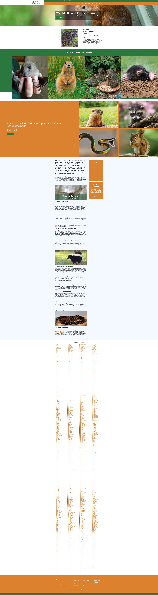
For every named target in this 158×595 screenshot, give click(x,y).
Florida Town (70, 344)
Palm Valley (82, 493)
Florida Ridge (58, 572)
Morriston (81, 407)
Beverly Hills (57, 401)
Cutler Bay (57, 500)
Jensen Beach (70, 485)
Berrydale (57, 399)
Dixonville (57, 523)
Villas (93, 488)
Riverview (93, 345)
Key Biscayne (70, 500)
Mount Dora (82, 409)
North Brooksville (82, 433)
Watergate (93, 502)
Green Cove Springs (71, 396)
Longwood (69, 570)
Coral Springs (58, 485)
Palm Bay (81, 481)
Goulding (69, 391)
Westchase (94, 528)
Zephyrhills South (94, 361)
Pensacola (81, 513)
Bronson (57, 426)
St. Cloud (93, 418)
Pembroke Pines (82, 511)
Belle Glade (57, 391)
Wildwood (93, 542)
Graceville (69, 393)
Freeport (69, 360)
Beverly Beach (58, 400)
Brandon (57, 421)
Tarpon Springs (94, 446)
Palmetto (81, 494)
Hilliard (69, 435)
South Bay (93, 391)
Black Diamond (58, 406)
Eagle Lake (57, 533)
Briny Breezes (58, 423)
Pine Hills (81, 518)
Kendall (69, 496)
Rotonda (93, 352)
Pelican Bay (82, 509)
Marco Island (82, 361)
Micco (81, 389)
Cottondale (57, 488)
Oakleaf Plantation (83, 451)
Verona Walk (94, 484)
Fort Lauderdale (70, 347)
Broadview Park (58, 425)
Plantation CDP (82, 533)
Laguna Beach (70, 510)
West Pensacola (94, 524)
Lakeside (69, 539)
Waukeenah (94, 505)
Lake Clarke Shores (71, 517)
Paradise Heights (82, 501)
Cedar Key (57, 451)
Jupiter (69, 489)
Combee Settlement (59, 480)
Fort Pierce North (70, 353)
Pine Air (81, 516)
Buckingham (57, 434)
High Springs (70, 429)
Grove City (69, 404)
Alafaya (57, 345)
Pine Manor (81, 522)
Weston (93, 532)
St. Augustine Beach (95, 415)
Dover (56, 527)
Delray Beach (58, 518)
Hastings (69, 419)
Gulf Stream (69, 408)
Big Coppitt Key (58, 402)
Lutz (80, 345)
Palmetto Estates (82, 496)
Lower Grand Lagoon (71, 572)
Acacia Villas (70, 492)
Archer (57, 359)
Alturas (57, 351)
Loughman (69, 571)
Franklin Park (70, 359)
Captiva (57, 445)
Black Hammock (58, 407)
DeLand (57, 516)
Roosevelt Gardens (95, 350)
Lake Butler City (70, 515)
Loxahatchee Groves (83, 344)
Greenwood (69, 401)
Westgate (93, 530)
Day (56, 509)
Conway (57, 482)
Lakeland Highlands (71, 538)
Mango (81, 357)
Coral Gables (58, 484)
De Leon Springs (58, 512)
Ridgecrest (81, 569)
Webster (93, 507)
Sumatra (93, 431)
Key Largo (69, 502)
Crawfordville (58, 491)
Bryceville (57, 432)
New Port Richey (82, 424)
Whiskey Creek (94, 537)
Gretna (69, 403)
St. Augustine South (95, 417)
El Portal (81, 536)
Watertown (93, 503)
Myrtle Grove (82, 415)
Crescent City (58, 493)
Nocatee (81, 430)
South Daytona (94, 395)
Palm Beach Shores (83, 484)
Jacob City (81, 412)
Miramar (81, 399)
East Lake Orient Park (59, 536)
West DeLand (94, 517)
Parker (81, 502)
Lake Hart (69, 520)
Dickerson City (58, 522)
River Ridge (94, 344)
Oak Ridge (81, 448)
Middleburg (81, 390)
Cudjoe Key (57, 499)
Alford (56, 346)
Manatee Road (82, 356)
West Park (93, 523)
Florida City (57, 571)
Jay (68, 483)
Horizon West (70, 449)
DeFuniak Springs (58, 515)
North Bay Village (82, 432)
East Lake (57, 535)
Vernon (93, 481)
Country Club (58, 489)
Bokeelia (57, 411)
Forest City (69, 345)
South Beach (94, 392)
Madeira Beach (82, 348)
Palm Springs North (83, 492)
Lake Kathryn (70, 522)
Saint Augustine (94, 357)
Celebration (57, 452)
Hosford (69, 451)
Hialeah (69, 426)
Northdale (81, 446)
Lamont (69, 541)
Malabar (81, 351)
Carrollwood (57, 447)
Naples (81, 416)
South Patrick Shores (95, 402)
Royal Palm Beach (95, 353)
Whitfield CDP (94, 541)
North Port (81, 441)
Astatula (57, 362)
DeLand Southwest (58, 517)
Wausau (93, 495)
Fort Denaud (70, 346)
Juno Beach (69, 487)
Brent (56, 422)
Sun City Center (94, 432)
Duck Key (57, 528)
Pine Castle (82, 517)
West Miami (94, 521)
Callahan (57, 440)
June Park (69, 486)
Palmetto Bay (82, 495)
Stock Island (94, 428)
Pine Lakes (81, 520)
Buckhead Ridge (58, 433)
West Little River (94, 519)
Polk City (81, 539)
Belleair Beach (58, 393)
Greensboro (69, 399)
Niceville (81, 428)
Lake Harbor (70, 519)
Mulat (81, 411)
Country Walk (58, 490)
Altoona (57, 350)
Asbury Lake (57, 361)
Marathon (81, 360)
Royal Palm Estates (95, 354)
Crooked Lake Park (83, 395)
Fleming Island (58, 569)
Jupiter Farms (70, 490)
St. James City (94, 420)
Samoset (93, 359)
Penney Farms (82, 512)
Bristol (57, 424)
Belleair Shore (58, 396)
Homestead (69, 445)
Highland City (70, 431)
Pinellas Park (82, 527)
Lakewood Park (70, 540)
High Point (69, 428)
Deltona (57, 519)
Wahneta (93, 496)
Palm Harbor (82, 487)
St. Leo (93, 421)
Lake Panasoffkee (70, 531)
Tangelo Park (94, 444)
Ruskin (93, 355)
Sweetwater (94, 438)
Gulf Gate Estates (70, 407)
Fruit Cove (69, 362)
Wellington (93, 514)
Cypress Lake (58, 502)
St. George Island (94, 419)
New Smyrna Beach (83, 426)
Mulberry (81, 413)
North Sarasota (82, 444)
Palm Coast (82, 486)
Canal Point (57, 443)
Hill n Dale (69, 433)
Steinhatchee (94, 427)
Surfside (93, 437)
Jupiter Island (70, 493)
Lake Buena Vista (70, 513)
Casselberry (57, 449)
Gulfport (69, 409)
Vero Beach (94, 482)
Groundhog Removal (86, 580)
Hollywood (69, 443)
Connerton (57, 481)
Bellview (57, 398)
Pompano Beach (82, 541)
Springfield (93, 412)
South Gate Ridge (95, 396)
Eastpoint (57, 540)
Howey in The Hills (70, 452)
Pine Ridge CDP (82, 524)
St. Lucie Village (94, 422)
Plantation (81, 532)
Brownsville (57, 431)
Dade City (57, 504)
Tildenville (93, 494)
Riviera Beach (94, 346)
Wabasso (93, 491)
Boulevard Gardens (58, 415)
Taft (92, 439)
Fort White (69, 356)
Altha (56, 349)
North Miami (82, 438)
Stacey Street (94, 349)
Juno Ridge (69, 488)
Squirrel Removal (85, 583)
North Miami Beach (83, 439)
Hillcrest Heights (70, 434)
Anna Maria (57, 354)
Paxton (81, 506)
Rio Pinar (81, 571)
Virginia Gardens (94, 490)
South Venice (94, 404)
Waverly (93, 506)
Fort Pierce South (70, 354)
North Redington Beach (83, 442)
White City (93, 538)
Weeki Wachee (94, 509)
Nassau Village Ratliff (83, 420)
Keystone (69, 504)
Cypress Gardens (58, 501)
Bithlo (56, 405)
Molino (81, 401)
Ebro (56, 542)
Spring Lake (94, 410)
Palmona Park (82, 497)
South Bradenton (94, 393)
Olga (81, 359)
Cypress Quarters (58, 503)
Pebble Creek (82, 508)
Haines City (69, 411)
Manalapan (81, 353)
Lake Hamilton (70, 518)
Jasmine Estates (70, 480)
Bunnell (57, 436)
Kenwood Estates (82, 355)
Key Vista (69, 503)
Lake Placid (69, 533)
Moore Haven (82, 406)
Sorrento (93, 389)
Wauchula (93, 504)
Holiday (69, 440)
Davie (56, 508)
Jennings (69, 484)
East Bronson (58, 534)
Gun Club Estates (70, 410)
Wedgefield (94, 508)
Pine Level (81, 521)
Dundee (57, 529)
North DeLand (82, 434)
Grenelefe (69, 402)
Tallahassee (94, 440)
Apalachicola (58, 355)
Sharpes (81, 392)
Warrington (93, 500)
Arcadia (57, 358)
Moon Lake (81, 405)
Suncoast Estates (94, 433)
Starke (93, 426)
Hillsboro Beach (70, 436)
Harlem (69, 416)
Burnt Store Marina (58, 532)
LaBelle (69, 508)
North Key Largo (82, 436)
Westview (93, 533)
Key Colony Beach (70, 501)
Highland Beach (70, 430)
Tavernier (93, 448)
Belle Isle (57, 392)
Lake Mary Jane (70, 529)
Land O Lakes (70, 542)
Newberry (81, 427)
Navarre (81, 421)
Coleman (93, 513)
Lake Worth (69, 536)
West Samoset (94, 526)
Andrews (57, 353)
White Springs (94, 539)
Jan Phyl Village (70, 479)
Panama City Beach (83, 500)
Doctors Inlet (57, 525)
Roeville (93, 348)
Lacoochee (57, 394)
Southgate (93, 407)
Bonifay (57, 412)
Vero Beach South (95, 483)
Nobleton (81, 429)
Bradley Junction (58, 420)
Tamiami (93, 442)
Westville (93, 534)
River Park (81, 572)
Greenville (69, 400)
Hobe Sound (70, 438)
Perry (81, 514)
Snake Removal (76, 580)
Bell (56, 389)
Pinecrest (81, 525)
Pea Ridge (81, 507)
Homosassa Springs (71, 448)
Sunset (93, 436)
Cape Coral (57, 444)
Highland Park (70, 432)
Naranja (81, 419)
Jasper (69, 481)
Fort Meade (69, 348)
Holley (69, 441)
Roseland (93, 351)
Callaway (57, 441)
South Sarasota (94, 403)
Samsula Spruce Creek (95, 360)
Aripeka (57, 360)
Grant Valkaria (70, 395)
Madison (81, 349)
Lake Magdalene (70, 527)
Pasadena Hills (82, 504)
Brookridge (57, 428)
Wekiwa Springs (94, 511)
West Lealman (94, 518)
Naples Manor (82, 417)
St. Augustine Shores (95, 416)
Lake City (69, 516)
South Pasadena (94, 401)
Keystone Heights (70, 505)
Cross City (57, 495)
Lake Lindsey (70, 523)
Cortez (57, 487)
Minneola (81, 398)
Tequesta (93, 451)
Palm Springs (82, 490)
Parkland (81, 503)
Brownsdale (57, 430)
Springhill (93, 413)
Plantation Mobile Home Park (84, 535)
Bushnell (57, 437)
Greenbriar (69, 398)
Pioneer (81, 529)
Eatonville (57, 541)
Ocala (81, 452)
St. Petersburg (94, 425)
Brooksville (57, 429)
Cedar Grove (57, 450)
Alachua (57, 344)
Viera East (93, 485)
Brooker (57, 427)
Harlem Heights (70, 417)
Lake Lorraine (70, 525)
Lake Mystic (69, 530)
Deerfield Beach (58, 514)
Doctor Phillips (58, 524)
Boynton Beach (58, 417)
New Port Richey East (83, 425)
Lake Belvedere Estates (71, 512)
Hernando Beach (58, 413)
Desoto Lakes (58, 520)
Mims (81, 397)
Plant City (81, 531)
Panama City (82, 499)
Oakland (81, 449)
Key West (81, 491)
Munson (81, 414)
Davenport (57, 507)
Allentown (57, 347)
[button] (5, 95)
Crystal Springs (58, 498)
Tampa (93, 443)
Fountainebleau (70, 357)
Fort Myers (69, 349)
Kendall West (70, 497)
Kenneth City (70, 498)
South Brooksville (94, 394)
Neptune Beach (82, 423)
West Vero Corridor (95, 527)
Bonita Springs (58, 414)
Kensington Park (70, 499)
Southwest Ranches (95, 408)
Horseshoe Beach (70, 450)
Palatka (81, 480)
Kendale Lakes (70, 495)
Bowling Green (58, 416)
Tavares (93, 447)
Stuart (93, 429)
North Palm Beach (82, 440)
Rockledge (93, 347)
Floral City (57, 570)
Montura (81, 403)
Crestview (57, 494)
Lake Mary (69, 528)
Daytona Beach (58, 510)
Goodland (69, 389)
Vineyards (93, 489)
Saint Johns (94, 358)
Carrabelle (57, 446)
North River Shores (83, 443)
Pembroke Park (82, 510)
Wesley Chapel (94, 515)
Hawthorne (69, 422)
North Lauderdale (82, 437)
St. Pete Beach (94, 424)
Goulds (69, 392)
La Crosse (69, 507)
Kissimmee (69, 506)
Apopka (57, 357)
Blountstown (57, 409)
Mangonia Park (82, 358)
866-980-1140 (67, 1)
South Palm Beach (95, 400)
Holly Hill (69, 442)
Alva (56, 352)
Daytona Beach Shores (59, 511)
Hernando (69, 425)
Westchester (94, 529)
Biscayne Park (58, 404)
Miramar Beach (82, 400)
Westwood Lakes (94, 535)
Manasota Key (82, 354)
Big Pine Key (58, 403)
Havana (69, 420)
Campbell (57, 442)
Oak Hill (81, 447)
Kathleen (69, 494)
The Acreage (94, 452)
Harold (69, 418)
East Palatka (57, 538)
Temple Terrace (94, 450)
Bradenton (57, 418)
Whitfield (93, 540)
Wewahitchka (94, 536)
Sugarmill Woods (94, 430)
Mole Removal (85, 585)
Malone (81, 352)
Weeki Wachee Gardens (95, 510)
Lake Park (69, 532)
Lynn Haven (82, 346)
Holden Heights (70, 439)
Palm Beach (82, 482)
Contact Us (100, 3)
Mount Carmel (82, 408)
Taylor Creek (94, 449)
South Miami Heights (95, 399)
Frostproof (69, 361)
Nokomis (81, 431)
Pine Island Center (83, 519)
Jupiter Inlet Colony (71, 491)
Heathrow (69, 423)
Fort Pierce (69, 352)
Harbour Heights (70, 415)
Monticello (81, 402)
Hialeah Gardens (70, 427)
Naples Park (82, 418)
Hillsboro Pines (70, 437)
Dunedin (57, 530)
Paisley (81, 479)
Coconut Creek (58, 479)
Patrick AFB (82, 505)
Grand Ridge (70, 394)
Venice (93, 479)
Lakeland (69, 537)
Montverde (81, 404)
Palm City (81, 485)
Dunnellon (57, 531)
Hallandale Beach (70, 412)
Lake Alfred (69, 511)
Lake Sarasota (70, 534)
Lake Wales (69, 535)
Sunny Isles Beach (95, 434)
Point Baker (82, 538)
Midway (81, 391)
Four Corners (70, 358)
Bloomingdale (58, 408)
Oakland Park (82, 450)
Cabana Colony (58, 439)
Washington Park (94, 501)
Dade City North (58, 505)
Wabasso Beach (94, 492)
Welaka (93, 512)
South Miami (94, 398)
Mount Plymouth (82, 410)
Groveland (69, 405)
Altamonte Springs (58, 348)
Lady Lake (69, 509)
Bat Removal (76, 585)
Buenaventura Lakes (59, 435)
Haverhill (69, 421)
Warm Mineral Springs (95, 499)
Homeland (69, 444)
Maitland (81, 350)
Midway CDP (82, 393)
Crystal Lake (57, 496)
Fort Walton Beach (70, 355)
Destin (57, 521)
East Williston (58, 539)
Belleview (57, 397)
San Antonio (94, 362)
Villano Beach (94, 487)
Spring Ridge (94, 411)
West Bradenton (94, 516)
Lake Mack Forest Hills (71, 526)
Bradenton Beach (58, 419)
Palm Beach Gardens (83, 483)
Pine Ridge (81, 523)
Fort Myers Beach (70, 350)
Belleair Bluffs (58, 395)
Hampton (69, 413)
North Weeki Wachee (83, 445)
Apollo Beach (58, 356)
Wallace (93, 498)
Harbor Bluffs (70, 414)
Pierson (81, 515)
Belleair (69, 482)
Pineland (81, 526)
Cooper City (57, 483)
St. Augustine (94, 414)
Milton (81, 396)
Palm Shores (82, 489)
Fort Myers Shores (70, 351)
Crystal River (57, 497)
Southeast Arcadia (95, 406)
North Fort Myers (82, 435)
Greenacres (69, 397)
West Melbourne (94, 520)
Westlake (93, 531)
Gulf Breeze (69, 406)
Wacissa (93, 493)
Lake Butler (69, 514)
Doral (56, 526)
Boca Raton (57, 410)
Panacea (81, 498)
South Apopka (94, 390)
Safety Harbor (94, 356)
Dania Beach (58, 506)
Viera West (94, 486)
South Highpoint (94, 397)
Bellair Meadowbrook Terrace (60, 390)
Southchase (94, 405)
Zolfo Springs (94, 569)
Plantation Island (82, 534)
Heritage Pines (70, 424)
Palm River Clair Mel (83, 488)
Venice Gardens (94, 480)
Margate (81, 362)
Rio (80, 570)
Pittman (81, 530)
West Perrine (94, 525)
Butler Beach (57, 438)
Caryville (57, 448)
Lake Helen (69, 521)
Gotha (69, 390)
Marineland (69, 524)
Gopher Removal (76, 583)
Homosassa (69, 447)
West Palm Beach (95, 522)
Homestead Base (70, 446)
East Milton (57, 537)
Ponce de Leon (82, 542)
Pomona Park (82, 540)
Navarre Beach (82, 422)
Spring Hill (93, 409)
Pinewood (81, 528)
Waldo (93, 497)
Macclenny (81, 347)
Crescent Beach (58, 492)
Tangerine (93, 445)
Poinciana (81, 537)
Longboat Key (70, 569)
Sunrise (93, 435)
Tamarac (93, 441)
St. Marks (93, 423)
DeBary (57, 513)
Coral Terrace (58, 486)
